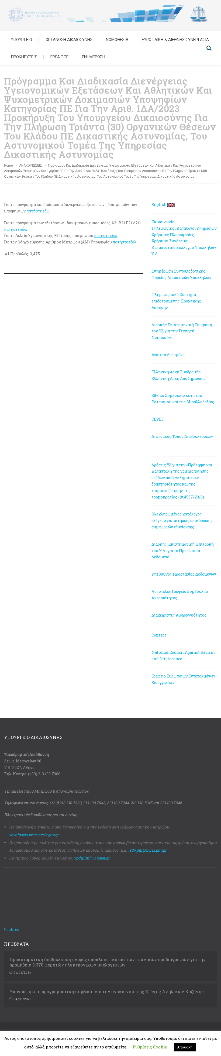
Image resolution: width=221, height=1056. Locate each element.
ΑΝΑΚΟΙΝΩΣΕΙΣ (30, 165)
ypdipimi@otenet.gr (92, 858)
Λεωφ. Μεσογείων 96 (22, 760)
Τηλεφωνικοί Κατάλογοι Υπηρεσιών (184, 228)
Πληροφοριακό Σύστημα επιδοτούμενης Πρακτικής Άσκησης (176, 301)
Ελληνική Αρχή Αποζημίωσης (178, 378)
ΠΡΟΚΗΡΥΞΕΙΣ (24, 56)
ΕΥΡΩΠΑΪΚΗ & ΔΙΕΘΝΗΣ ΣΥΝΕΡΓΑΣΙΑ (175, 39)
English (159, 204)
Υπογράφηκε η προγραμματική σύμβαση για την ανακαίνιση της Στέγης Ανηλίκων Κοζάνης (106, 991)
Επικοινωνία (162, 221)
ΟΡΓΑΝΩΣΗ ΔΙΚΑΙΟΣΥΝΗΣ (69, 39)
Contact (158, 635)
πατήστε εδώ (124, 242)
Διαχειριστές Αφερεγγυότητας (178, 615)
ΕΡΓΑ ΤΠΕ (59, 56)
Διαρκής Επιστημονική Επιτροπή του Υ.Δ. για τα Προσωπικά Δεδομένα (183, 551)
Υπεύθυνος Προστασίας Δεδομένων (183, 574)
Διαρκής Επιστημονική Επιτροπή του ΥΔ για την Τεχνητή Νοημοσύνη (181, 331)
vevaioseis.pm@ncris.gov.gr (34, 834)
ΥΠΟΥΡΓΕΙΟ (21, 39)
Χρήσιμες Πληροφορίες (172, 234)
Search (209, 48)
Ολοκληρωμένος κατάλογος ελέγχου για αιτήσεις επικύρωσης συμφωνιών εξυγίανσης (182, 520)
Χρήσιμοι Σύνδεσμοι (170, 240)
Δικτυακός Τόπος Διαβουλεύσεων (182, 436)
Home (8, 165)
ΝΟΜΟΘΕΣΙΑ (117, 39)
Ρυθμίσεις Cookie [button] (150, 1047)
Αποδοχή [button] (184, 1047)
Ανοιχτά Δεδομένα (168, 354)
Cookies (11, 929)
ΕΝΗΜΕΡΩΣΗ (93, 56)
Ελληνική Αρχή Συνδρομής (176, 371)
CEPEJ (157, 419)
